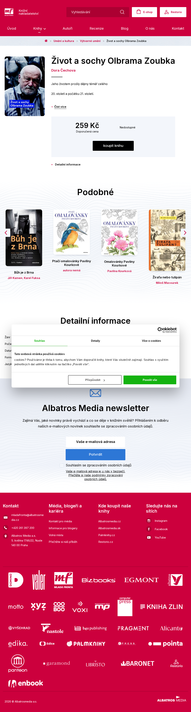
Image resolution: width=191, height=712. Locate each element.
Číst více (60, 106)
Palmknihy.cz (106, 535)
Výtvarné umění (90, 40)
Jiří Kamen (15, 278)
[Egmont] (141, 579)
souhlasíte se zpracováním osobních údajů (118, 426)
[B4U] (91, 628)
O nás (150, 28)
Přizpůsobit (92, 379)
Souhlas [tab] (39, 340)
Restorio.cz (105, 542)
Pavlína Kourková (119, 271)
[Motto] (16, 606)
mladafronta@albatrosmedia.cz (27, 517)
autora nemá (71, 270)
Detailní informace (68, 164)
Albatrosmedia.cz (109, 521)
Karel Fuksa (32, 278)
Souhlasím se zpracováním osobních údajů (98, 465)
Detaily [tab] (95, 340)
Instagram (161, 520)
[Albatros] (175, 579)
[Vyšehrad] (19, 628)
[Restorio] (176, 663)
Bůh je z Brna (24, 272)
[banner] (33, 12)
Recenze (97, 28)
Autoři (67, 28)
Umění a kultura (64, 40)
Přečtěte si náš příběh (63, 542)
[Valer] (39, 579)
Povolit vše (150, 379)
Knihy (38, 28)
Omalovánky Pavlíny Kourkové (119, 263)
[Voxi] (80, 606)
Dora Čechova (63, 70)
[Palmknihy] (86, 644)
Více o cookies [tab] (151, 340)
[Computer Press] (125, 606)
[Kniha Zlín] (162, 606)
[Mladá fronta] (64, 579)
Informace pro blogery (63, 528)
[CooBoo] (59, 606)
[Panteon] (18, 663)
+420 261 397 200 (22, 528)
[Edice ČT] (47, 644)
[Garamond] (57, 663)
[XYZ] (38, 606)
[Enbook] (26, 683)
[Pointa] (165, 644)
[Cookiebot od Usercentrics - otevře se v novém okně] (160, 330)
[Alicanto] (171, 628)
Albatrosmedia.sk (109, 528)
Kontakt (178, 28)
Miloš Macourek (167, 283)
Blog (124, 28)
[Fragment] (133, 628)
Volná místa (56, 535)
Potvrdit (95, 454)
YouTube (160, 537)
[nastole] (52, 628)
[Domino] (16, 579)
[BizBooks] (98, 579)
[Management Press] (102, 606)
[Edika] (18, 644)
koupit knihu (113, 145)
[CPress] (127, 644)
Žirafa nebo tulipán (167, 277)
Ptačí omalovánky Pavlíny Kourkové (71, 263)
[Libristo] (95, 663)
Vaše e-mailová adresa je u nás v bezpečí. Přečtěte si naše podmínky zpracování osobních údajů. (95, 475)
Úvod (11, 28)
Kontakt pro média (60, 521)
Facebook (161, 529)
